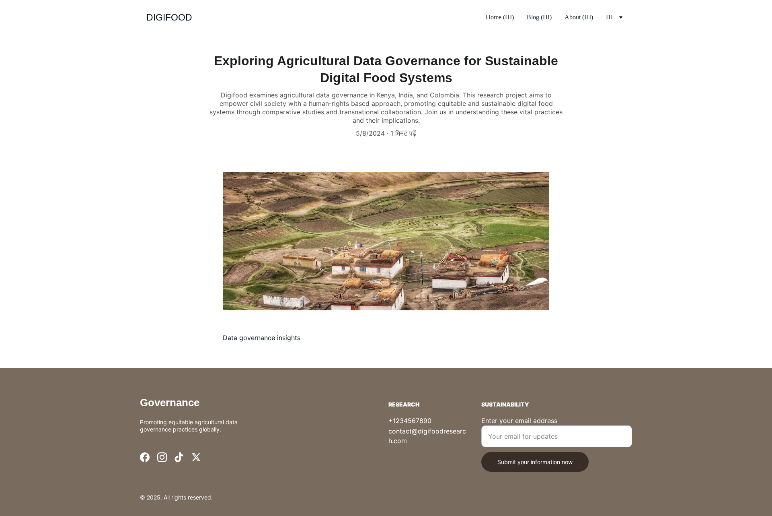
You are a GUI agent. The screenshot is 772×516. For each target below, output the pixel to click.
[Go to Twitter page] (196, 457)
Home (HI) (500, 17)
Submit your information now (535, 461)
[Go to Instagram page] (162, 457)
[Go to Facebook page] (145, 457)
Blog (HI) (539, 17)
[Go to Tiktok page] (179, 457)
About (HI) (579, 17)
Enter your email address (519, 421)
